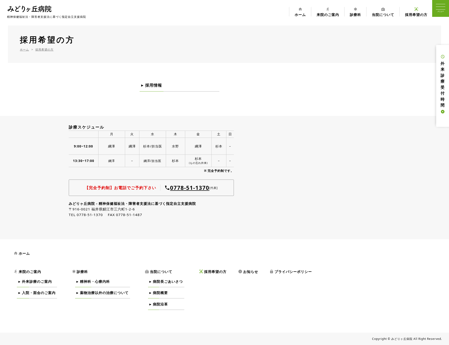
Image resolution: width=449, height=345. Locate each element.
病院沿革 (160, 304)
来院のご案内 (328, 11)
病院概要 (160, 292)
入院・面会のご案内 (39, 292)
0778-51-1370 (189, 187)
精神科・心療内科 (95, 281)
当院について (383, 11)
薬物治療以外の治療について (104, 292)
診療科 (355, 11)
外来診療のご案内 (37, 281)
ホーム (300, 11)
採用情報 (153, 85)
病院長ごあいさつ (168, 281)
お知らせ (248, 271)
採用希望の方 (416, 11)
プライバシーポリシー (290, 271)
